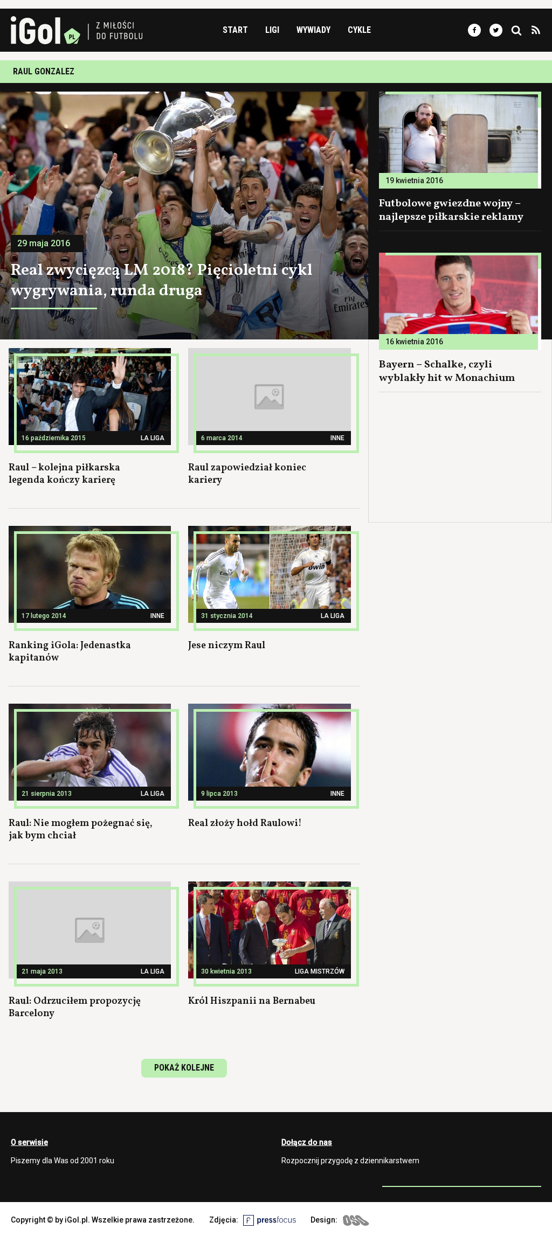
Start (235, 30)
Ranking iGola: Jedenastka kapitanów (70, 652)
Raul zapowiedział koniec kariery (247, 474)
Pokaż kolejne (184, 1068)
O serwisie (29, 1142)
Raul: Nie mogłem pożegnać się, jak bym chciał (81, 830)
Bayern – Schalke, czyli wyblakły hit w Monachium (447, 371)
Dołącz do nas (306, 1142)
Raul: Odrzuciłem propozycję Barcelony (75, 1007)
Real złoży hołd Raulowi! (245, 823)
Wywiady (313, 30)
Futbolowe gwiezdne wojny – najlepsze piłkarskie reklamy (451, 210)
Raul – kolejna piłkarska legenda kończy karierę (64, 474)
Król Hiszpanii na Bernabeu (251, 1001)
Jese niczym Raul (226, 645)
